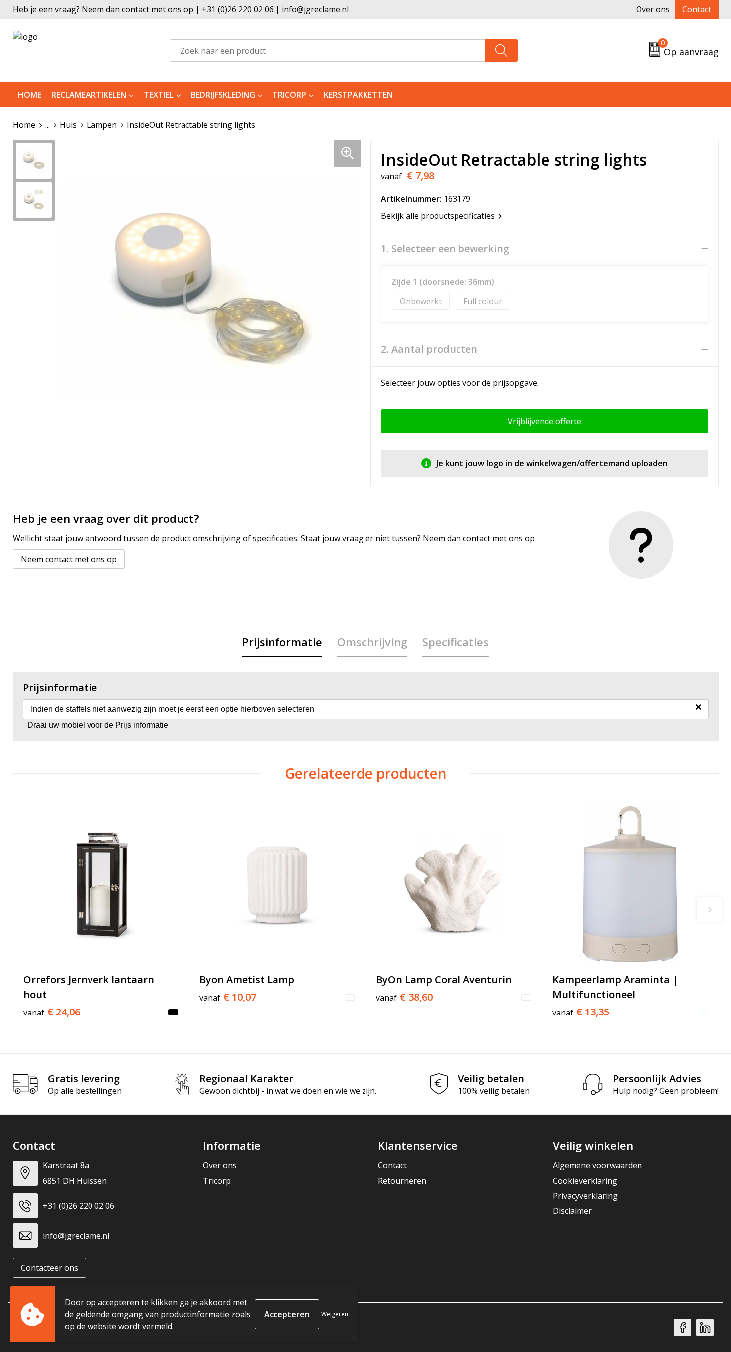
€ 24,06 (51, 1012)
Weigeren (334, 1314)
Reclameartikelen (88, 94)
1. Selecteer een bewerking (445, 248)
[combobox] (328, 50)
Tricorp (289, 94)
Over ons (653, 9)
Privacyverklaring (585, 1195)
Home (29, 94)
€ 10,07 (227, 997)
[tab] (282, 642)
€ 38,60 (404, 997)
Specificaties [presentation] (455, 641)
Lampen (102, 124)
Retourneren (402, 1180)
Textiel (159, 94)
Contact (696, 9)
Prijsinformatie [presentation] (282, 641)
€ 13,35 (580, 1012)
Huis (68, 124)
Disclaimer (572, 1210)
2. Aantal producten (429, 349)
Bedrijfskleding (223, 94)
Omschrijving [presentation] (372, 641)
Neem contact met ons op (69, 559)
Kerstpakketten (358, 94)
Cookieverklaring (585, 1180)
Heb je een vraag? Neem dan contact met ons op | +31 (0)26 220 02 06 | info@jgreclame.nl (181, 9)
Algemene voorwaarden (597, 1165)
